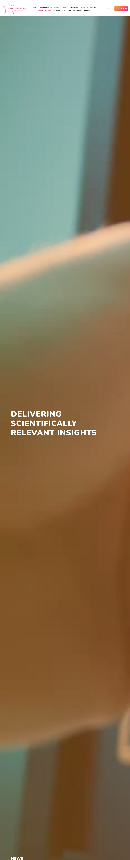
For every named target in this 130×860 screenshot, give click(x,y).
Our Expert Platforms (49, 7)
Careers (87, 10)
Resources (77, 10)
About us (57, 10)
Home (35, 7)
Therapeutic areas (88, 7)
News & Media (44, 10)
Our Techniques (70, 7)
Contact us (121, 8)
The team (67, 10)
